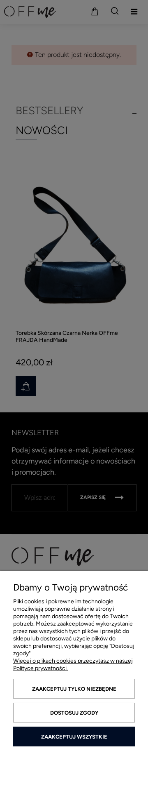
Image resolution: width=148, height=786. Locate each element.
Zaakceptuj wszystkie (74, 737)
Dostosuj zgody (74, 713)
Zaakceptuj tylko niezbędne (74, 689)
